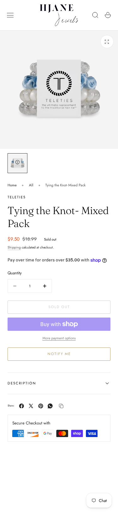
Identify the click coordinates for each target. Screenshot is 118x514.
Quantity (15, 273)
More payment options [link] (59, 338)
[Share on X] (31, 406)
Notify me (59, 353)
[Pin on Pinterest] (41, 406)
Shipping (14, 247)
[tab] (17, 163)
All (31, 185)
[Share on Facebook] (22, 406)
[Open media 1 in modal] (107, 41)
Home (12, 185)
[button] (10, 15)
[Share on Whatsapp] (50, 406)
